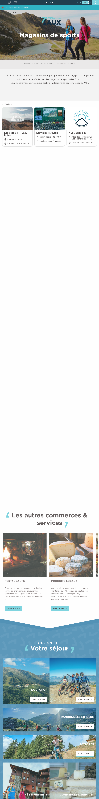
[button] (7, 574)
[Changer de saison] (50, 2)
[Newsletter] (15, 2)
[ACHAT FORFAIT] (95, 2)
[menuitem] (49, 21)
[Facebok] (3, 2)
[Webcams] (88, 2)
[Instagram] (9, 2)
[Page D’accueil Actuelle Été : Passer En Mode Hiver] (49, 2)
